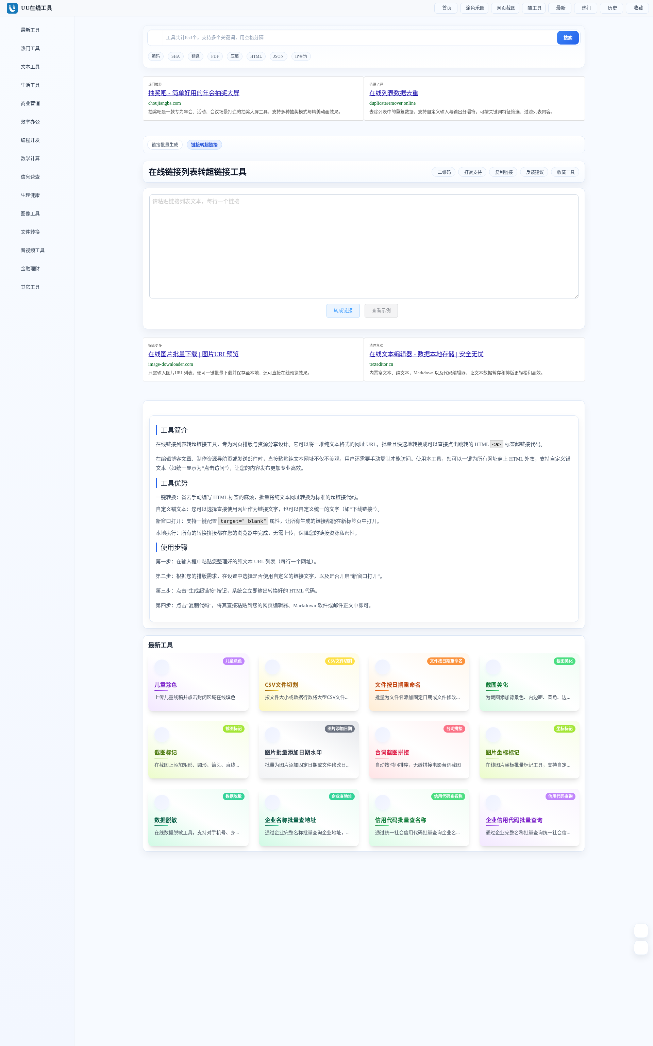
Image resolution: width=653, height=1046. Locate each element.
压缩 (235, 56)
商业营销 (29, 103)
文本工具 (29, 66)
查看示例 (381, 310)
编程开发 (29, 140)
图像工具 (29, 213)
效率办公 (29, 121)
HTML (256, 56)
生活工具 (29, 85)
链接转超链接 (204, 144)
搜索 (568, 37)
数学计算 (29, 158)
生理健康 (29, 195)
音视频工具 (32, 250)
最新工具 (29, 30)
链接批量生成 (165, 144)
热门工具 (29, 48)
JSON (278, 56)
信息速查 (29, 176)
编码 (156, 56)
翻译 (195, 56)
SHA (175, 56)
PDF (215, 56)
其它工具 (29, 287)
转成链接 (343, 310)
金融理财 (29, 268)
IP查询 (301, 56)
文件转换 (29, 232)
